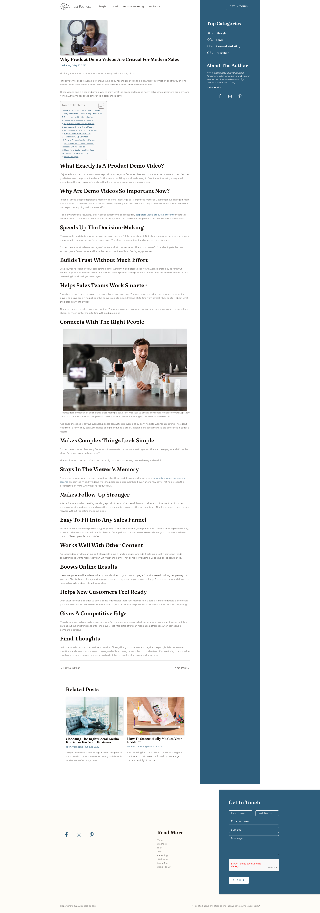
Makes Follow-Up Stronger (76, 137)
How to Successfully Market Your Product (154, 740)
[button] (243, 6)
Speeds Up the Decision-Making (78, 117)
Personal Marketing (133, 6)
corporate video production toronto (155, 214)
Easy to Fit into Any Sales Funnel (80, 140)
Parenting (162, 855)
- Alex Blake (214, 87)
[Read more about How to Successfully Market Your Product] (155, 715)
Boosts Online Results (74, 147)
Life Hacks (162, 859)
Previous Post (70, 667)
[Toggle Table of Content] (99, 106)
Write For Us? (164, 866)
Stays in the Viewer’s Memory (77, 133)
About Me (162, 863)
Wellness (161, 843)
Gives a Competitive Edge (76, 153)
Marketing (65, 65)
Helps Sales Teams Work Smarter (79, 123)
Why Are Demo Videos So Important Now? (83, 114)
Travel (114, 6)
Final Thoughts (71, 156)
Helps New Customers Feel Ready (79, 150)
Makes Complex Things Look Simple (80, 130)
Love (159, 851)
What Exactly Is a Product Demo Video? (82, 110)
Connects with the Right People (79, 127)
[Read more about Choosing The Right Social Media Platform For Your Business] (94, 715)
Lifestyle (102, 6)
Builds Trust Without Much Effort (80, 120)
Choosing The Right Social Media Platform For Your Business (92, 740)
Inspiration (154, 6)
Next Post (182, 667)
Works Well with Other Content (79, 143)
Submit (239, 880)
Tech (68, 746)
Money (130, 746)
